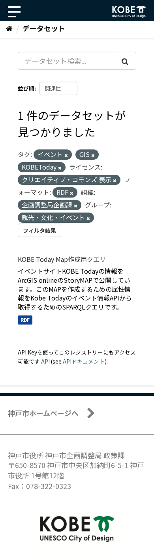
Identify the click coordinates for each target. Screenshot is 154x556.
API (45, 361)
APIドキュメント (84, 361)
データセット (44, 28)
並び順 (26, 88)
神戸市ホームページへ (43, 413)
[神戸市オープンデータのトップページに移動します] (129, 12)
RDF (25, 319)
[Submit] (125, 61)
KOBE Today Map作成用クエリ (62, 259)
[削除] (66, 155)
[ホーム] (9, 28)
